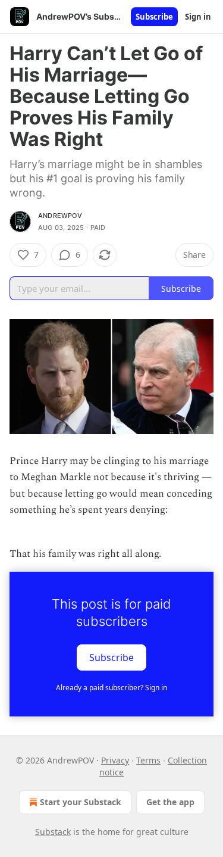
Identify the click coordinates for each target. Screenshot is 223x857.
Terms (148, 760)
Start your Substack (80, 802)
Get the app (170, 802)
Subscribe (154, 16)
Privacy (115, 760)
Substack (53, 831)
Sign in (198, 16)
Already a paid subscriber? (111, 688)
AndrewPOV (60, 215)
